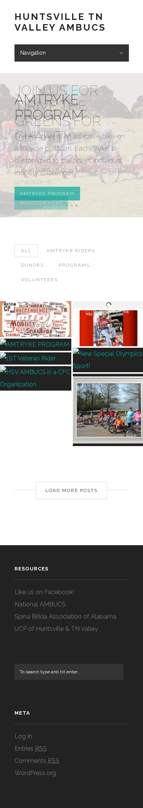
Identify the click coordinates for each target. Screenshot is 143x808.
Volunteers (39, 279)
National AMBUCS (40, 604)
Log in (23, 736)
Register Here (41, 202)
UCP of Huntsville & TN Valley (56, 628)
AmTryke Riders (71, 250)
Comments (36, 760)
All (26, 250)
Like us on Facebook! (44, 592)
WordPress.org (35, 773)
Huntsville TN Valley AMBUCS (60, 22)
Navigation (33, 53)
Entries (30, 748)
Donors (32, 265)
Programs (74, 265)
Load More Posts (71, 490)
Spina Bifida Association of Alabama (65, 616)
